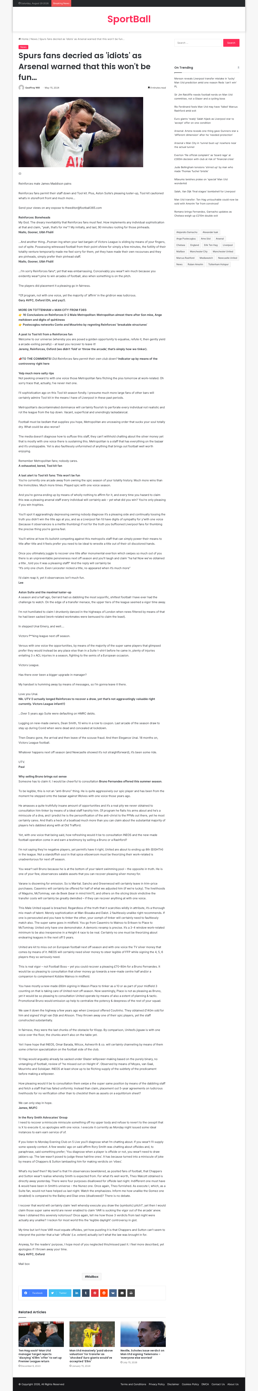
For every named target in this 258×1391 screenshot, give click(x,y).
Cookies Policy (190, 1384)
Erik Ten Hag (211, 245)
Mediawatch (206, 257)
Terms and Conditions (133, 1384)
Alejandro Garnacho (186, 232)
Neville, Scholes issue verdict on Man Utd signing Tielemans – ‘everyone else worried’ (142, 1354)
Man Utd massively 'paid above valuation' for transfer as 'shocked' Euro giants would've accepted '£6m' (91, 1356)
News (34, 38)
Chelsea (180, 245)
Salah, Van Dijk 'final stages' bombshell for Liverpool (204, 191)
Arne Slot (206, 238)
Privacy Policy (157, 1384)
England (194, 245)
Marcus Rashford (185, 257)
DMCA (205, 1384)
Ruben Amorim (195, 264)
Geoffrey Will (32, 87)
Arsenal (220, 238)
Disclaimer (173, 1384)
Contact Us (218, 1384)
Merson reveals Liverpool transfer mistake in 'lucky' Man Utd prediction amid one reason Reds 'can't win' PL (205, 82)
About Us (233, 1384)
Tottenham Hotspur (218, 264)
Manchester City (199, 251)
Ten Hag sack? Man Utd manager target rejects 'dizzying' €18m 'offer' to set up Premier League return (40, 1356)
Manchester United (223, 251)
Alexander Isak (210, 232)
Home (25, 38)
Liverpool (228, 245)
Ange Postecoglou (186, 238)
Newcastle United (227, 257)
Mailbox (92, 1276)
